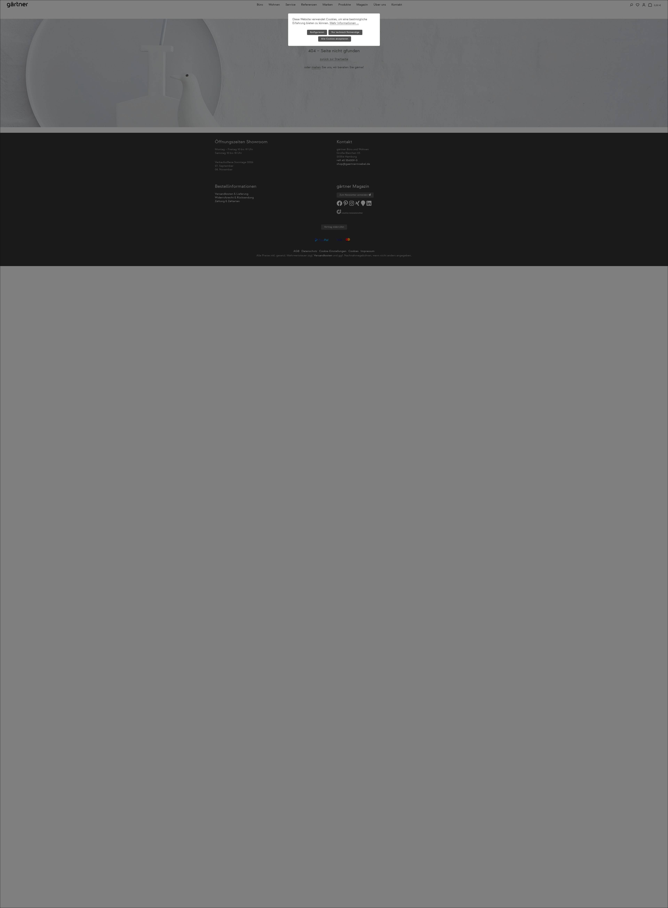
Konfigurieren (317, 32)
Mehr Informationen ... (344, 23)
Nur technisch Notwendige (345, 32)
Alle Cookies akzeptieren (334, 39)
